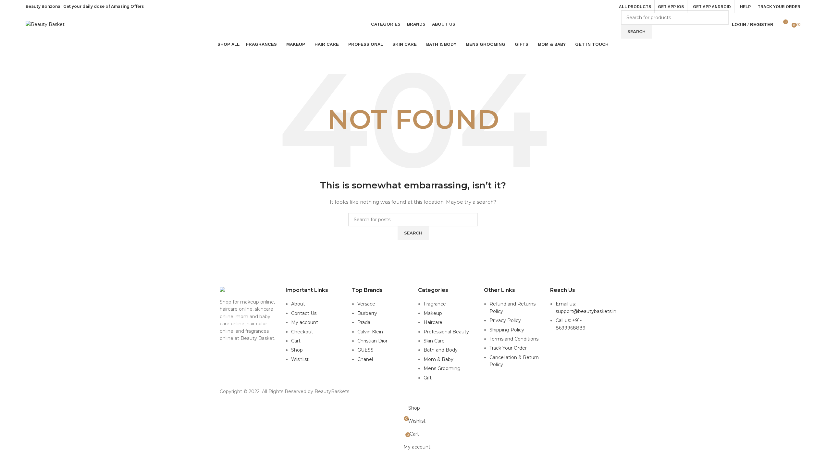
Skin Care (434, 341)
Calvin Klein (370, 332)
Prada (363, 322)
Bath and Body (441, 350)
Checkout (302, 332)
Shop (297, 350)
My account (304, 322)
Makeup (433, 313)
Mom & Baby (438, 359)
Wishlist (300, 359)
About (298, 304)
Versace (366, 304)
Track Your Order (508, 348)
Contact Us (303, 313)
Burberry (367, 313)
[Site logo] (45, 24)
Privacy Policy (505, 320)
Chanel (365, 359)
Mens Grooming (442, 368)
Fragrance (435, 304)
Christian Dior (372, 341)
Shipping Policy (506, 330)
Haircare (433, 322)
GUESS (365, 350)
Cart (296, 341)
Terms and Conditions (513, 339)
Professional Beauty (446, 332)
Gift (428, 378)
